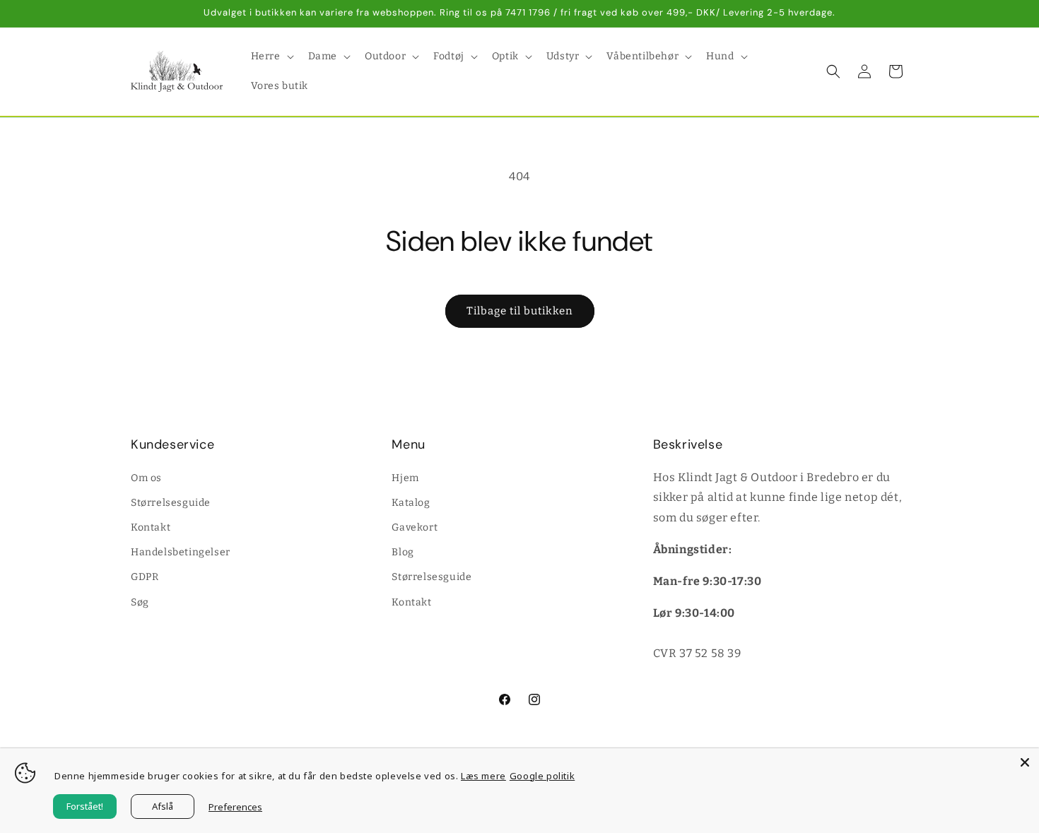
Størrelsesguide (171, 502)
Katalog (411, 502)
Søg (140, 602)
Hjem (405, 477)
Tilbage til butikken (519, 311)
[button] (271, 56)
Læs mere (483, 775)
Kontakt (150, 527)
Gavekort (415, 527)
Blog (402, 552)
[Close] (1025, 762)
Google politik (542, 775)
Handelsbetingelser (180, 552)
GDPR (144, 577)
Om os (146, 477)
